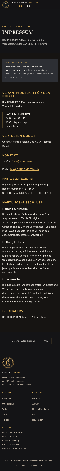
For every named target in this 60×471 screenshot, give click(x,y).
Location (36, 398)
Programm (7, 398)
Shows (5, 414)
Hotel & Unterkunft (40, 409)
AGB (46, 341)
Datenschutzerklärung (23, 341)
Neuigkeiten (37, 420)
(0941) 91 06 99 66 (22, 161)
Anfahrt (35, 404)
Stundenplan (8, 404)
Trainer (5, 409)
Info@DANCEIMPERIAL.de (24, 169)
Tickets (5, 420)
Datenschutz (33, 465)
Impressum (20, 465)
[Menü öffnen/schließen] (55, 4)
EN (28, 6)
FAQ (34, 414)
